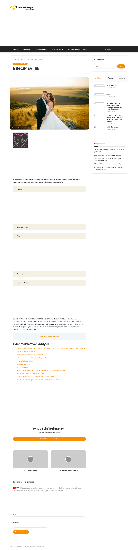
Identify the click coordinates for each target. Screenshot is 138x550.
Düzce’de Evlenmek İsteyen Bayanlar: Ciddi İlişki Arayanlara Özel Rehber (115, 118)
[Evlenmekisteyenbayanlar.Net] (22, 8)
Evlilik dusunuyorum (113, 127)
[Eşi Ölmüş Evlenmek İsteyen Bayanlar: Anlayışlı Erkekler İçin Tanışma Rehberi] (99, 106)
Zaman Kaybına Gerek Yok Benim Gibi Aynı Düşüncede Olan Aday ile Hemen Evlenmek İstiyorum (51, 348)
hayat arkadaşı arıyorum (25, 361)
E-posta (16, 522)
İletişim (85, 49)
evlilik (108, 94)
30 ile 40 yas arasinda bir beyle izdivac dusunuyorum (36, 377)
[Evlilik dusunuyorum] (99, 130)
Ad (14, 515)
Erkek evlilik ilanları (57, 49)
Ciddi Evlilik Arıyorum (24, 367)
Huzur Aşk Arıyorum (24, 364)
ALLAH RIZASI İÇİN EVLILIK (26, 352)
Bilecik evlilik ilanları (27, 59)
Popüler (111, 78)
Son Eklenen (97, 78)
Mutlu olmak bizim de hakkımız (103, 155)
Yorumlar (122, 78)
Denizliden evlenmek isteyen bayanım (30, 373)
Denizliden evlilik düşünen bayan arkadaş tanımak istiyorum (38, 380)
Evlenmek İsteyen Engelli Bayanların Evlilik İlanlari (109, 149)
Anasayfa (15, 49)
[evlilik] (99, 97)
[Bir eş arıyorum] (99, 88)
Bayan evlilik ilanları (41, 49)
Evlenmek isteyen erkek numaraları (105, 164)
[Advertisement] (69, 31)
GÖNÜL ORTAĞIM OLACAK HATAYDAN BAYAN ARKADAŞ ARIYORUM (41, 370)
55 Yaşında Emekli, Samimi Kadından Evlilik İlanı (108, 167)
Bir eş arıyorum (111, 85)
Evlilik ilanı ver (26, 49)
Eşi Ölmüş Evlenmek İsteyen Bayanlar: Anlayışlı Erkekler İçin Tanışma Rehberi (114, 106)
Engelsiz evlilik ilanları (73, 49)
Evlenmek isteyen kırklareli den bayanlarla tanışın (34, 358)
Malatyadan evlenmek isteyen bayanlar (30, 355)
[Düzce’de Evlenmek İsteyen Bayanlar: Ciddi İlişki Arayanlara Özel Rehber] (99, 118)
